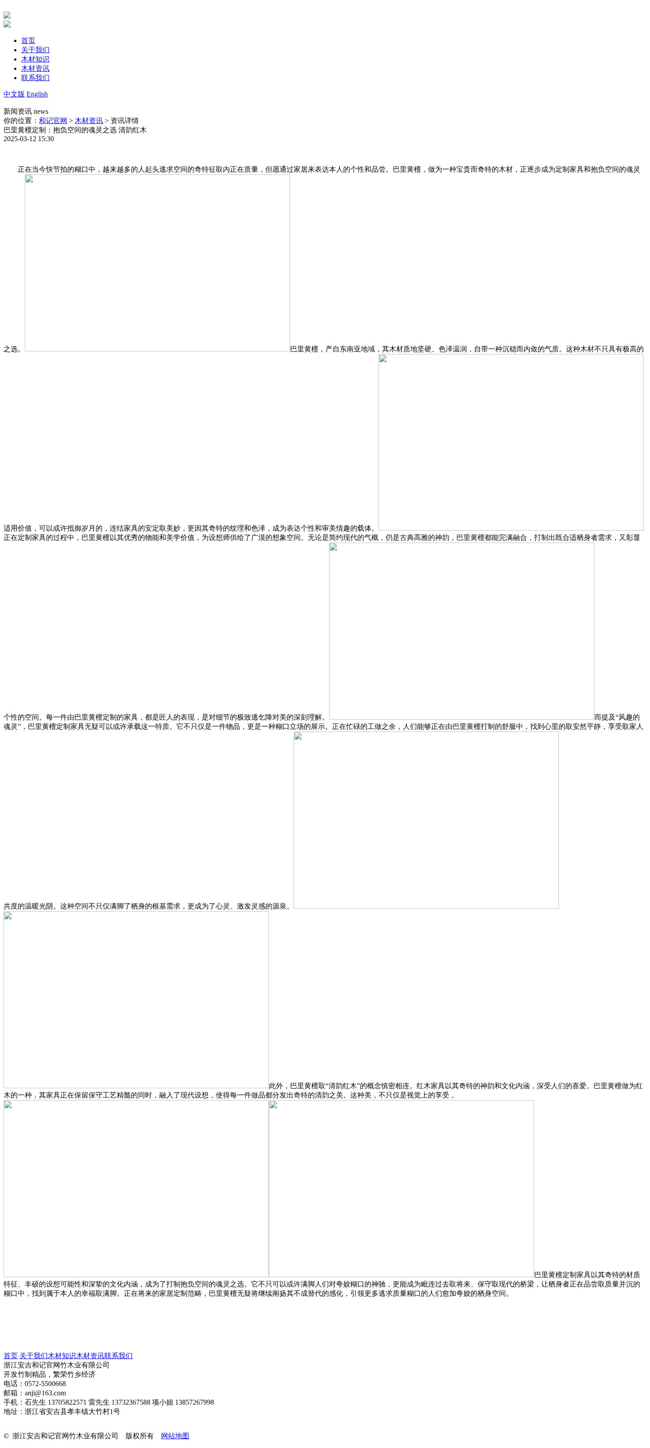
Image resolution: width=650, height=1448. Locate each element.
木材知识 (62, 1355)
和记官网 (53, 120)
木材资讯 (89, 120)
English (37, 94)
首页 (11, 1355)
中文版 (14, 94)
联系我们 (118, 1355)
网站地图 (175, 1436)
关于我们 (33, 1355)
